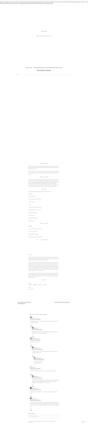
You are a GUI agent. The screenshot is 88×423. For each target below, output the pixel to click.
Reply (31, 326)
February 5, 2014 (29, 67)
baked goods (36, 67)
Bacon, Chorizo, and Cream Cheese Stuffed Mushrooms (24, 303)
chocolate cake (52, 67)
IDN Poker (40, 67)
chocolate (47, 67)
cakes (44, 67)
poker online (34, 1)
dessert (61, 67)
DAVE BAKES (44, 34)
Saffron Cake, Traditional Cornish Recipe (62, 302)
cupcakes (57, 67)
